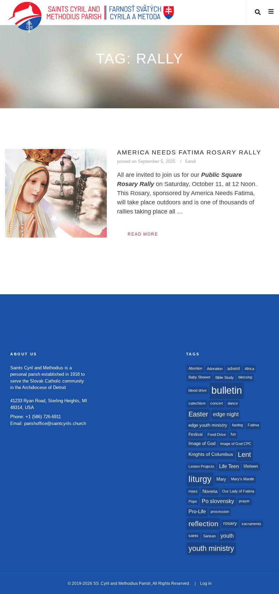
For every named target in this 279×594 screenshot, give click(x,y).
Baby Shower (199, 377)
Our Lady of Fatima (238, 491)
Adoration (215, 369)
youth (227, 536)
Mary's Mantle (242, 479)
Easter (198, 414)
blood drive (197, 390)
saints (193, 536)
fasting (237, 425)
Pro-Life (197, 511)
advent (233, 368)
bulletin (226, 390)
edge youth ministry (207, 425)
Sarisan (209, 536)
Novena (209, 491)
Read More (143, 234)
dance (233, 403)
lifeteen (251, 466)
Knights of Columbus (210, 454)
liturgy (200, 479)
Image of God (201, 443)
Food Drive (217, 434)
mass (193, 491)
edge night (226, 414)
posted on (146, 161)
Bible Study (224, 377)
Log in (206, 583)
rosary (230, 523)
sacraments (251, 524)
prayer (244, 501)
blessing (245, 377)
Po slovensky (218, 501)
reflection (203, 523)
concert (216, 403)
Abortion (195, 368)
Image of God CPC (235, 444)
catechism (197, 403)
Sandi (190, 161)
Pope (192, 501)
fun (233, 434)
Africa (249, 369)
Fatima (253, 425)
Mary (221, 479)
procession (220, 511)
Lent (244, 454)
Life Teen (229, 466)
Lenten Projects (201, 466)
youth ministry (211, 548)
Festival (195, 434)
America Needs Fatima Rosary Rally (189, 152)
